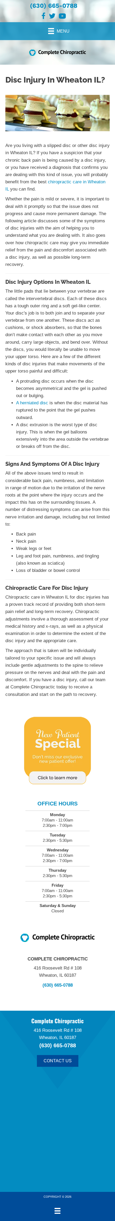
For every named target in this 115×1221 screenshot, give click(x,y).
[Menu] (57, 1211)
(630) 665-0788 (53, 5)
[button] (57, 1061)
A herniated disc (32, 402)
